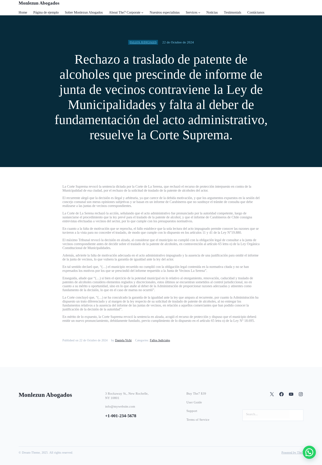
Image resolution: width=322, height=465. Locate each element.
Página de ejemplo (46, 12)
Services (191, 12)
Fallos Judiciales (143, 42)
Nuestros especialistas (165, 12)
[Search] (297, 414)
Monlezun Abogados (39, 3)
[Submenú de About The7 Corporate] (142, 12)
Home (23, 12)
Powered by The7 (292, 452)
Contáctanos (255, 12)
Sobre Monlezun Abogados (84, 12)
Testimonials (232, 12)
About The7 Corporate (124, 12)
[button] (309, 452)
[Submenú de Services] (199, 12)
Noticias (212, 12)
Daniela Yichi (123, 340)
